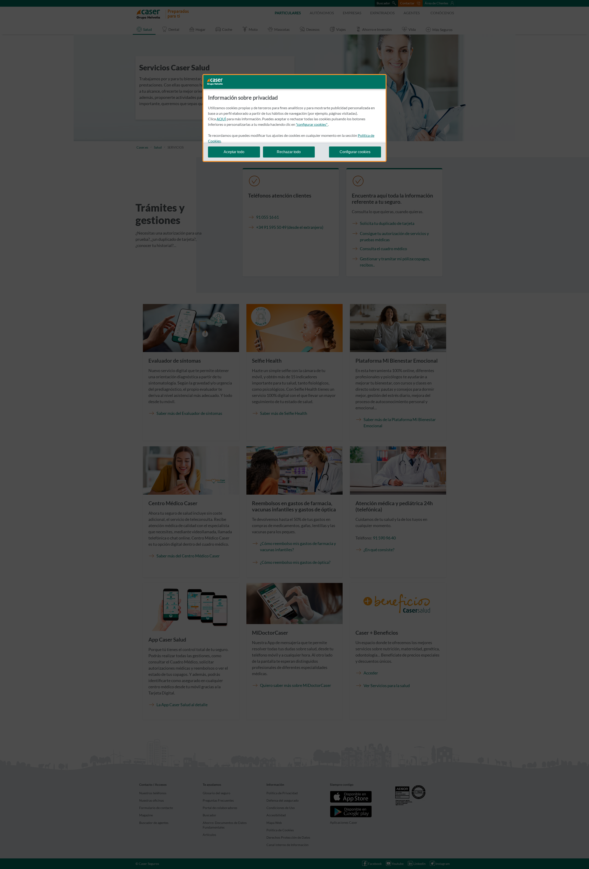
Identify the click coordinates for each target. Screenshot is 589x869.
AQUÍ (221, 119)
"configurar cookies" (312, 124)
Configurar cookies (355, 152)
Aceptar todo (234, 152)
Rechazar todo (289, 152)
